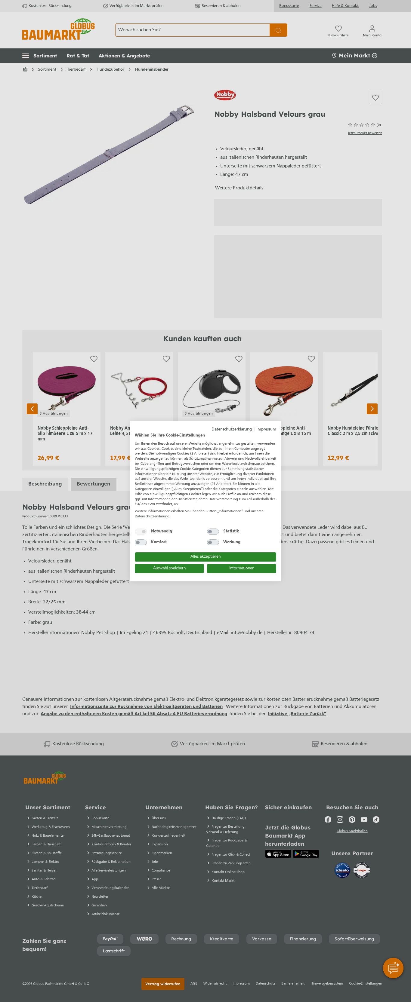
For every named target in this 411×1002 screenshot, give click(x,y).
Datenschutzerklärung (232, 429)
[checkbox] (141, 532)
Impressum (266, 429)
